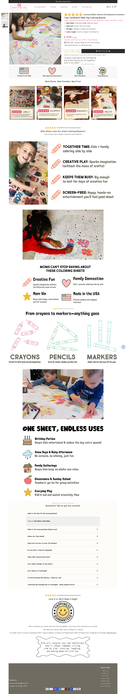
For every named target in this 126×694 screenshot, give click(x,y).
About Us (105, 670)
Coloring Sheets (40, 7)
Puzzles (53, 7)
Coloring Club (87, 7)
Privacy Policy (105, 678)
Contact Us (105, 673)
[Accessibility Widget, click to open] (123, 347)
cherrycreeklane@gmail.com (18, 683)
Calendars (64, 7)
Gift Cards (105, 676)
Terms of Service (105, 686)
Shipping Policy (105, 683)
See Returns (111, 633)
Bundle (74, 7)
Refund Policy (105, 681)
